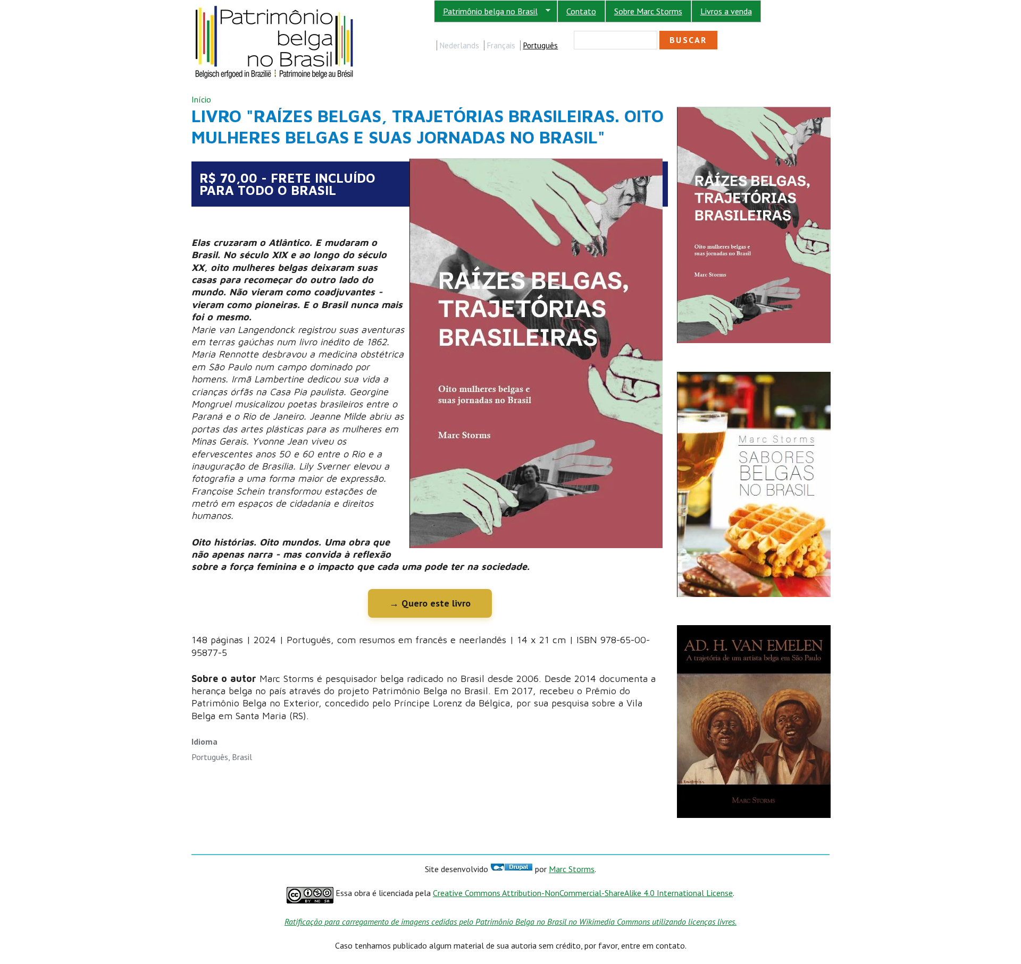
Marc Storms (572, 869)
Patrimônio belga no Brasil (486, 11)
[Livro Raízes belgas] (754, 111)
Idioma (204, 741)
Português (540, 45)
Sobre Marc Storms (648, 11)
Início (201, 99)
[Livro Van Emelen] (754, 630)
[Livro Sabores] (754, 376)
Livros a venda (726, 11)
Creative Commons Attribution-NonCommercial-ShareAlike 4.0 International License (583, 893)
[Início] (274, 6)
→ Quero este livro (430, 603)
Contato (581, 11)
